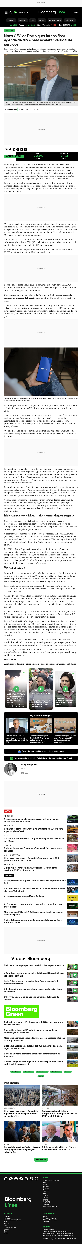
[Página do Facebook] (5, 1178)
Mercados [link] (22, 20)
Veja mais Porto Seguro (41, 715)
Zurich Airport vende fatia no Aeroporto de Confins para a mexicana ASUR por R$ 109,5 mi (30, 869)
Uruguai (45, 1199)
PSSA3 (41, 164)
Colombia (46, 1188)
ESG (5, 1225)
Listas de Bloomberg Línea (12, 1220)
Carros (41, 1076)
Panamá (45, 1197)
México (45, 1184)
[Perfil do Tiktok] (31, 1178)
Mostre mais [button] (41, 1160)
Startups (7, 1223)
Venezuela (46, 1190)
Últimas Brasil (28, 1072)
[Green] (41, 1011)
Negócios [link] (11, 20)
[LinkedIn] (26, 773)
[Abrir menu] (6, 12)
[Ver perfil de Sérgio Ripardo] (12, 769)
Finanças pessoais (10, 1227)
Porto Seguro (16, 1072)
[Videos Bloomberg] (41, 959)
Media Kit (46, 1222)
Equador (45, 1195)
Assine (45, 1216)
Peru (44, 1193)
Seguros (67, 1072)
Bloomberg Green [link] (55, 20)
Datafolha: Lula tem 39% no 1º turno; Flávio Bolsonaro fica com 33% (59, 1148)
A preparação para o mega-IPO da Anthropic (24, 896)
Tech (5, 1222)
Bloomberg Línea (42, 1072)
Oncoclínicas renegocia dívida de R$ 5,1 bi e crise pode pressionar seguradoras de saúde (39, 739)
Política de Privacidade (50, 1220)
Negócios (10, 31)
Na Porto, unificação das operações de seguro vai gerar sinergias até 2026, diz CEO (17, 739)
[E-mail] (22, 773)
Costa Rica (46, 1201)
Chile (44, 1192)
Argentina (46, 1186)
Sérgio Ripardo (12, 109)
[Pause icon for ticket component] (5, 25)
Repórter (24, 768)
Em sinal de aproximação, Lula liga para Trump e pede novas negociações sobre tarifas (22, 1149)
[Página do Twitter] (11, 1178)
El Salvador (46, 1203)
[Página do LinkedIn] (26, 1178)
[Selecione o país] (27, 12)
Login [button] (76, 12)
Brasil (44, 1182)
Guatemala (46, 1205)
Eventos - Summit (48, 1230)
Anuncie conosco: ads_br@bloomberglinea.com (58, 1235)
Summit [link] (41, 20)
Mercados (7, 1218)
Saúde (6, 1231)
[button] (6, 149)
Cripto (6, 1233)
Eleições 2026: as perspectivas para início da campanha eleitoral (34, 965)
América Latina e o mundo (51, 1180)
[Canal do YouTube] (16, 1178)
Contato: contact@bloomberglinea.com (55, 1231)
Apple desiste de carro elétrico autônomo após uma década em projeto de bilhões (40, 664)
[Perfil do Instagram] (21, 1178)
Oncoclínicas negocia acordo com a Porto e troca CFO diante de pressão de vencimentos (65, 739)
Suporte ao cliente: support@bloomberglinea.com (58, 1233)
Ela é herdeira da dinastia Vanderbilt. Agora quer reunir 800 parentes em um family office (31, 859)
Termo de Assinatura (49, 1218)
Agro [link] (32, 20)
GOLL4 (50, 287)
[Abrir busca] (11, 12)
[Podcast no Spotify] (36, 1178)
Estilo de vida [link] (70, 20)
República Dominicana (50, 1206)
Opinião (6, 1229)
